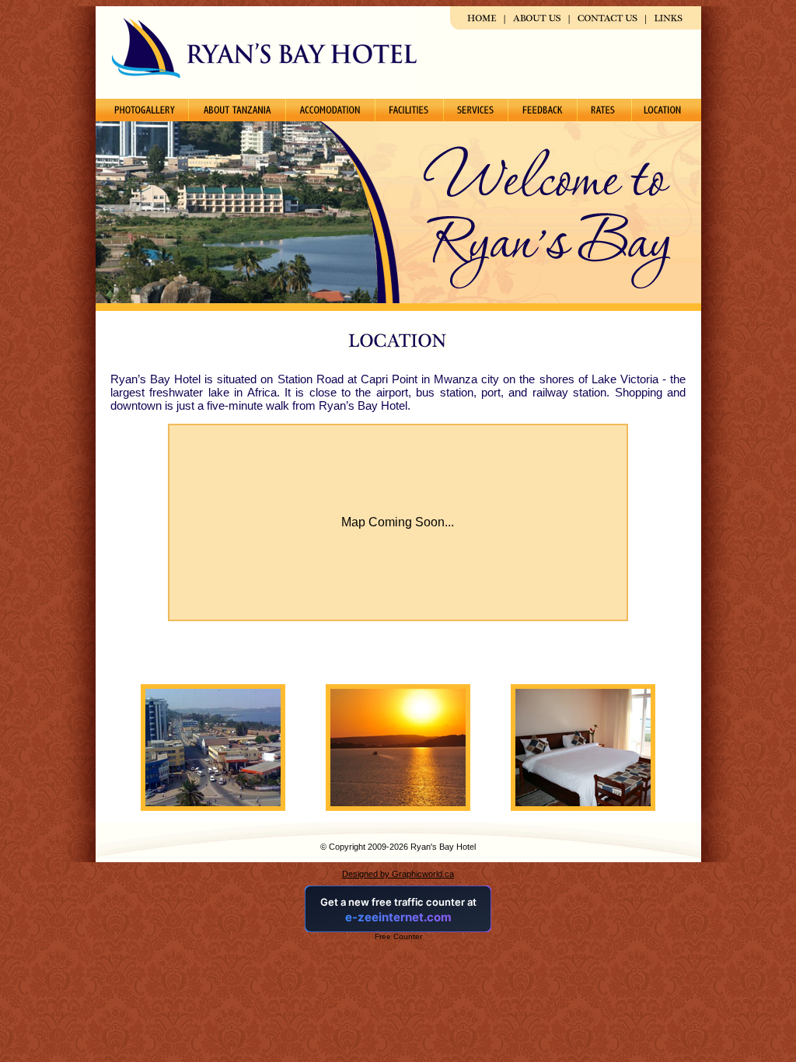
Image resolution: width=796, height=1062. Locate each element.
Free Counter (398, 936)
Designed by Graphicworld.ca (398, 874)
